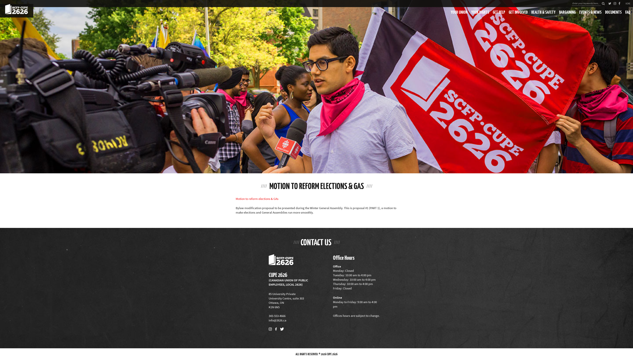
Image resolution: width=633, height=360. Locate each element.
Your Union (459, 12)
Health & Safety (543, 12)
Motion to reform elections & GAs (257, 199)
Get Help (499, 12)
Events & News (590, 12)
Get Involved (518, 12)
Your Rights (480, 12)
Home (628, 3)
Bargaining (567, 12)
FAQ (627, 12)
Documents (613, 12)
